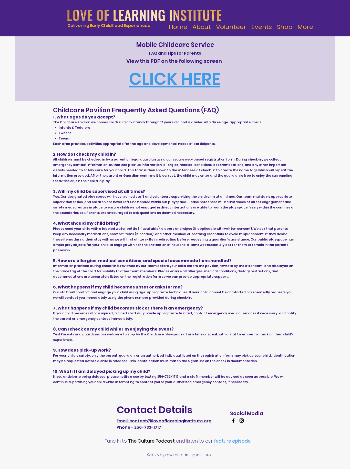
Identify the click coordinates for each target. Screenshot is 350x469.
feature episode (232, 441)
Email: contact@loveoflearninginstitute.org (164, 421)
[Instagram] (241, 420)
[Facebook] (233, 420)
